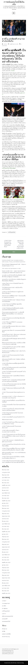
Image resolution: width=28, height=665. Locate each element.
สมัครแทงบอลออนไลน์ (7, 616)
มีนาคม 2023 (5, 490)
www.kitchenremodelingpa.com (10, 649)
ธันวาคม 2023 (5, 482)
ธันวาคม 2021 (5, 529)
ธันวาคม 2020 (5, 560)
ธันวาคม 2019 (5, 590)
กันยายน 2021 (5, 536)
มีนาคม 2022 (5, 521)
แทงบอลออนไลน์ (6, 621)
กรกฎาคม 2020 (6, 572)
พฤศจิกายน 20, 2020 (14, 44)
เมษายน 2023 (5, 487)
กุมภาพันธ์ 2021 (6, 554)
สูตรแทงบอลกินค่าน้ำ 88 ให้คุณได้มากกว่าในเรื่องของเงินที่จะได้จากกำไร (20, 244)
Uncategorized (6, 603)
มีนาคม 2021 (5, 552)
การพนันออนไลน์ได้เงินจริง (14, 3)
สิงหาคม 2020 (5, 570)
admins (5, 44)
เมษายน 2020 (5, 580)
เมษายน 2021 (5, 549)
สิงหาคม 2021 (5, 539)
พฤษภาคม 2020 (6, 578)
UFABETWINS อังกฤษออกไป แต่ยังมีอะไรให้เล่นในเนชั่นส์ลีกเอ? (7, 243)
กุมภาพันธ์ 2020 (6, 585)
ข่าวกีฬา (4, 606)
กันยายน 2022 (5, 505)
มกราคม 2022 (5, 526)
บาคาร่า (4, 613)
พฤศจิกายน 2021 (6, 531)
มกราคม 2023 (5, 495)
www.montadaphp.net (8, 652)
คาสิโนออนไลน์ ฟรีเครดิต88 (8, 168)
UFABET (13, 70)
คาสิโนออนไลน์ (11, 232)
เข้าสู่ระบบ (4, 628)
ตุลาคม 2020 (5, 565)
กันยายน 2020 (5, 567)
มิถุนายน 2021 (5, 544)
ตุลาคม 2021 (5, 534)
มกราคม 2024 (5, 480)
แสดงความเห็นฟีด (6, 634)
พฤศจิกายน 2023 (6, 485)
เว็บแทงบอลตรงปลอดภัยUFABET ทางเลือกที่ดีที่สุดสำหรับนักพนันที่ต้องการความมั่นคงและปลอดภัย (13, 314)
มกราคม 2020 (5, 588)
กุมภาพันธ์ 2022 (6, 523)
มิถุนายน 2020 (5, 575)
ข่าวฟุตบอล (4, 608)
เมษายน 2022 (5, 518)
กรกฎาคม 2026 (6, 472)
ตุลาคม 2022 (5, 503)
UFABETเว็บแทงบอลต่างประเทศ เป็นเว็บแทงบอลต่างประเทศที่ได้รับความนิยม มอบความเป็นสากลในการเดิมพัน (13, 436)
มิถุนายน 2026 (5, 475)
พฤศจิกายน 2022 (6, 500)
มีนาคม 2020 (5, 583)
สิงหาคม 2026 (5, 469)
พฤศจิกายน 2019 (6, 593)
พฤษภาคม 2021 (6, 547)
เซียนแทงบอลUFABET (7, 419)
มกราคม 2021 (5, 557)
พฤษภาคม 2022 (6, 516)
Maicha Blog (20, 662)
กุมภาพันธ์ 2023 (6, 493)
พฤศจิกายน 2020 (6, 562)
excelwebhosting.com (7, 650)
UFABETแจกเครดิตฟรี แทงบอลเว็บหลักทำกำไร (13, 417)
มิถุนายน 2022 (5, 513)
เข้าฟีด (3, 631)
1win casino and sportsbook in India (11, 268)
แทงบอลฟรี (4, 618)
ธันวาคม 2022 (5, 498)
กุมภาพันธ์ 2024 (6, 477)
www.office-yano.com (7, 653)
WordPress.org (6, 636)
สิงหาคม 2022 (5, 508)
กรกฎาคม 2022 (6, 511)
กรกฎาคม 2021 (6, 541)
